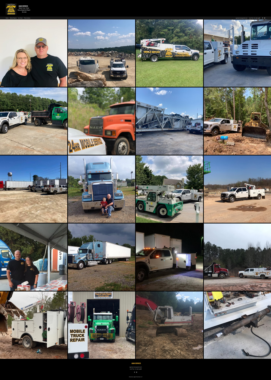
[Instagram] (264, 18)
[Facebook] (262, 18)
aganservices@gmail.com (241, 18)
